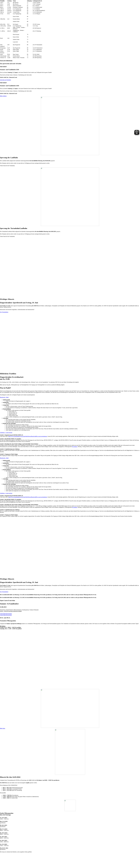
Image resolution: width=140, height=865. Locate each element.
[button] (70, 785)
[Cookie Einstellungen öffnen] (11, 864)
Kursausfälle (3, 792)
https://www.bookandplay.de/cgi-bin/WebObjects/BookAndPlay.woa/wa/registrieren (27, 436)
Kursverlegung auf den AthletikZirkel (8, 785)
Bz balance (74, 446)
